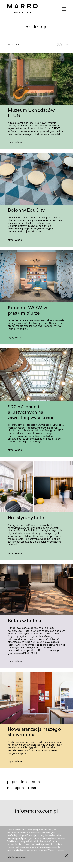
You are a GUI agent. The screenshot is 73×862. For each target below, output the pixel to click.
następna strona (21, 788)
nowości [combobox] (13, 44)
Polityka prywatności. (17, 857)
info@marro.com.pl (36, 811)
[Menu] (64, 9)
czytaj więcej (15, 143)
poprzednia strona (23, 782)
